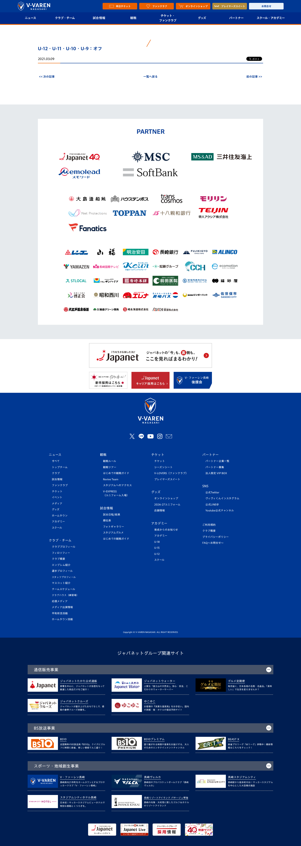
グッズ (202, 17)
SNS (205, 486)
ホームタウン (60, 515)
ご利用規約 (209, 524)
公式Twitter (212, 492)
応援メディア (60, 601)
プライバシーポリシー (215, 537)
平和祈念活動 (60, 613)
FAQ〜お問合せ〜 (213, 543)
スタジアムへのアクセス (117, 485)
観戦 (133, 17)
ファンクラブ (60, 485)
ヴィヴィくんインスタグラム (222, 498)
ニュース (30, 17)
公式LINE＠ (212, 504)
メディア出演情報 (62, 607)
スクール (57, 527)
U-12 (157, 554)
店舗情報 (159, 510)
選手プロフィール (62, 571)
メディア (57, 503)
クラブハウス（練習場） (65, 595)
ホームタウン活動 (62, 619)
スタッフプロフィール (64, 577)
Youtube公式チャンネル (219, 510)
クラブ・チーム (65, 17)
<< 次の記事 (47, 76)
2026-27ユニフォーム (167, 504)
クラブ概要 (58, 559)
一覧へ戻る (150, 76)
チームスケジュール (63, 589)
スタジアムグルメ (113, 532)
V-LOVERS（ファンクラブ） (171, 473)
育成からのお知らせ (166, 529)
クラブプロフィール (63, 546)
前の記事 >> (254, 76)
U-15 (157, 547)
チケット (57, 491)
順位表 (107, 520)
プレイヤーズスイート (167, 479)
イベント (57, 497)
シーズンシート (163, 467)
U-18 (157, 542)
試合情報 (99, 17)
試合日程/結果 (111, 514)
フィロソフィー (61, 553)
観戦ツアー (109, 467)
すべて (56, 461)
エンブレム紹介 (61, 565)
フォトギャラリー (113, 526)
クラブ (56, 473)
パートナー (236, 17)
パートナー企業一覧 (217, 461)
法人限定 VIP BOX (216, 473)
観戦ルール (109, 461)
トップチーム (60, 467)
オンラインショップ (166, 498)
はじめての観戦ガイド (116, 473)
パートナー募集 (214, 467)
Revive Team (110, 479)
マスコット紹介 (61, 583)
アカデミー (58, 521)
